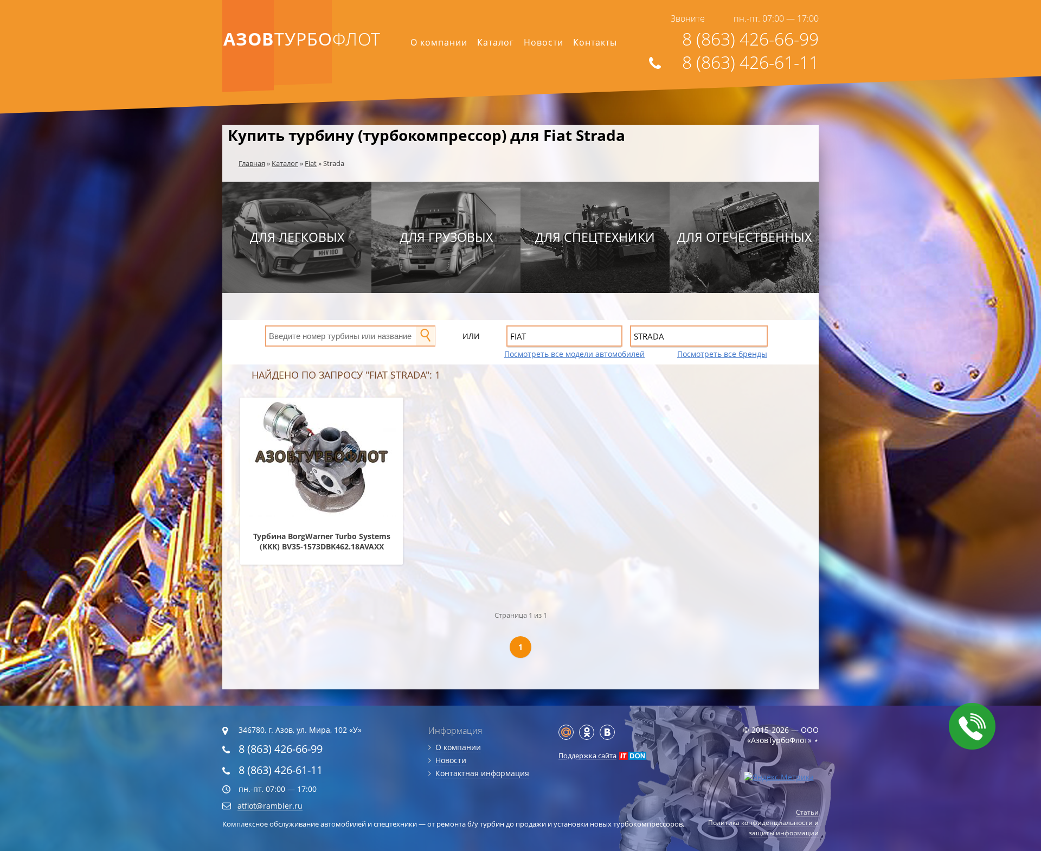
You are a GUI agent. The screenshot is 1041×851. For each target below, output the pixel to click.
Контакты (595, 42)
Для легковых (297, 237)
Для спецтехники (595, 237)
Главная (252, 163)
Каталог (495, 42)
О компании (438, 42)
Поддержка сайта (587, 755)
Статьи (807, 812)
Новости (543, 42)
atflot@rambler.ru (270, 806)
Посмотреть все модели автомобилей (574, 354)
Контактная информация (482, 773)
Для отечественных (744, 237)
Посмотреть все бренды (722, 354)
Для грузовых (446, 237)
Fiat (311, 163)
